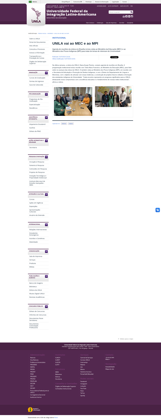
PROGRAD (33, 365)
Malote (82, 365)
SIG (81, 367)
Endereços (100, 23)
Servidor (121, 23)
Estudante (130, 23)
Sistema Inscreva (85, 372)
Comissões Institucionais (63, 389)
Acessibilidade (110, 367)
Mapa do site (124, 6)
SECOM (32, 383)
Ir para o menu (64, 5)
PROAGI (32, 379)
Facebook (126, 16)
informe (64, 123)
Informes (50, 33)
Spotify (82, 396)
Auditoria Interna (35, 397)
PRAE (32, 374)
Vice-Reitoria (34, 360)
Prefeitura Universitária (37, 362)
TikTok (82, 393)
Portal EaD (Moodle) (86, 374)
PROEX (32, 369)
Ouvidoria (58, 379)
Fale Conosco (90, 23)
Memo (82, 369)
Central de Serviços (86, 358)
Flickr (129, 16)
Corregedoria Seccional (37, 395)
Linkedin (83, 386)
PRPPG (32, 367)
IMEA (57, 372)
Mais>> (107, 359)
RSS (132, 6)
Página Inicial (42, 33)
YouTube (124, 16)
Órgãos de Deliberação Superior (65, 386)
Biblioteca (58, 374)
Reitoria (32, 358)
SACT (32, 386)
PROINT (32, 372)
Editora (57, 377)
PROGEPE (33, 376)
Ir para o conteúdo (52, 5)
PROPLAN (33, 381)
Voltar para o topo (126, 339)
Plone (56, 417)
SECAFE (32, 388)
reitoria (71, 123)
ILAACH (57, 358)
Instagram (132, 16)
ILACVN (57, 362)
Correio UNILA (85, 360)
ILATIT (57, 365)
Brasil (35, 2)
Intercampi (84, 362)
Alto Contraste (113, 6)
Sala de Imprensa (111, 23)
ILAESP (57, 360)
